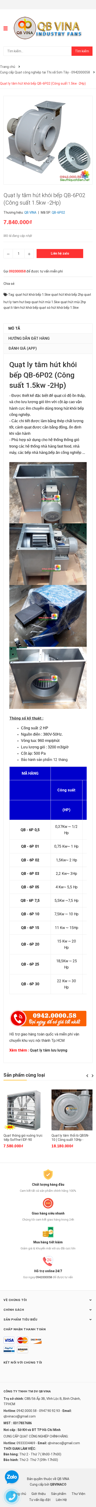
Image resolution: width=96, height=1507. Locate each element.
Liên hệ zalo (60, 253)
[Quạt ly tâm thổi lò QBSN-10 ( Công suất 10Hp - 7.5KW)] (72, 1110)
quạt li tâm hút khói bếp (20, 307)
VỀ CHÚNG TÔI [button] (15, 1300)
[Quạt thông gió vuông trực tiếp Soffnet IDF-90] (24, 1110)
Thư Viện (78, 1494)
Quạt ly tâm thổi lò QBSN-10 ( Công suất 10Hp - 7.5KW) (70, 1140)
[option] (24, 1121)
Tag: (11, 294)
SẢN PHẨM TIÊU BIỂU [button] (20, 1319)
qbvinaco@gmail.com (19, 1416)
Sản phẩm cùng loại (24, 1075)
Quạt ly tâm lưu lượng (48, 1050)
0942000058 (44, 1277)
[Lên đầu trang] (87, 1484)
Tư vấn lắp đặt (40, 1500)
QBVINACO (58, 1484)
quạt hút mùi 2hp (73, 302)
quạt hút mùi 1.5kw (45, 302)
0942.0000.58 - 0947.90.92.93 (38, 1411)
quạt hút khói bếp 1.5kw (33, 294)
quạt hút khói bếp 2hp (67, 294)
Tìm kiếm (82, 51)
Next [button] (92, 1076)
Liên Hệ (61, 1500)
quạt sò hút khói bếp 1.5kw (59, 307)
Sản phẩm (58, 1494)
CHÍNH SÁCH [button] (13, 1309)
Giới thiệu (38, 1494)
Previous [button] (87, 1076)
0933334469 (26, 1443)
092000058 (17, 271)
